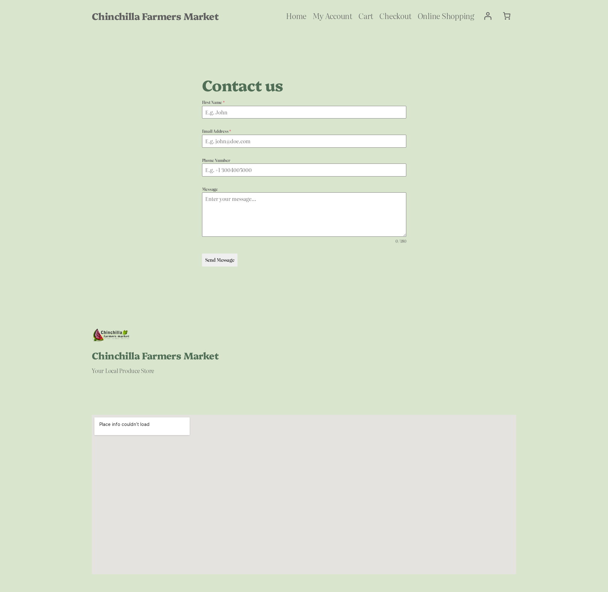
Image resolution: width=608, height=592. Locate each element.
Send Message (219, 260)
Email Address (216, 131)
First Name (213, 102)
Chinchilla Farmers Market (155, 16)
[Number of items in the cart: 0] (506, 15)
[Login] (487, 15)
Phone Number (216, 160)
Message (210, 189)
